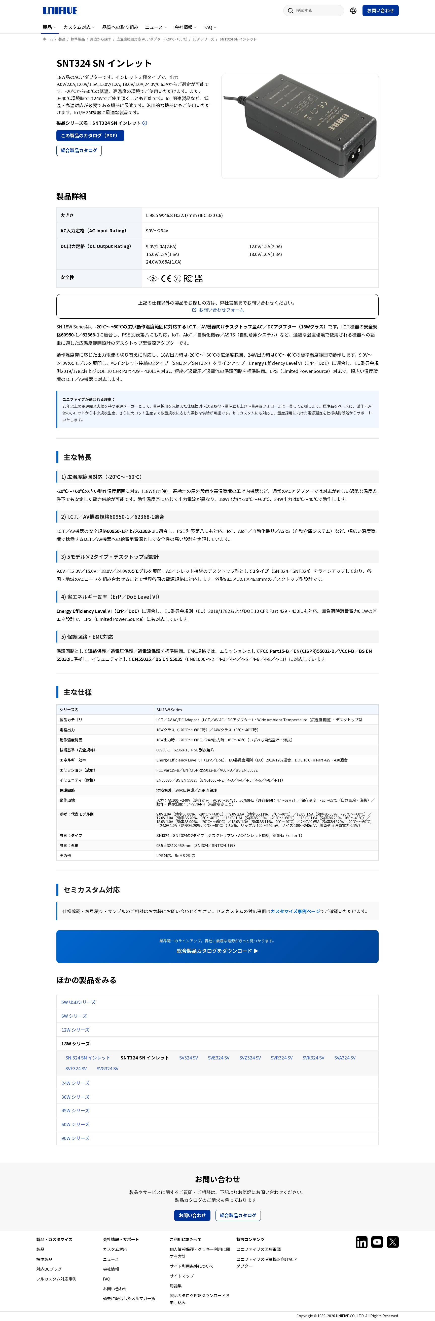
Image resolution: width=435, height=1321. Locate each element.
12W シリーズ (75, 1029)
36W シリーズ (75, 1096)
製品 (47, 27)
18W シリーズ (75, 1043)
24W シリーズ (75, 1083)
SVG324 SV (107, 1068)
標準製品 (44, 1259)
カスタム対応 (77, 27)
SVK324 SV (313, 1057)
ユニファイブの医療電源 (258, 1249)
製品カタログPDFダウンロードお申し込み (200, 1298)
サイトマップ (182, 1276)
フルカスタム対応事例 (56, 1279)
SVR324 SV (282, 1057)
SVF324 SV (76, 1068)
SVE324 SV (218, 1057)
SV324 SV (188, 1057)
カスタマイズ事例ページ (295, 911)
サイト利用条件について (192, 1266)
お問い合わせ (380, 10)
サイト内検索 (288, 10)
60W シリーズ (75, 1124)
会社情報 (183, 27)
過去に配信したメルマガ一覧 (129, 1298)
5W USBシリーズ (78, 1002)
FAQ (208, 27)
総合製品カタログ (79, 150)
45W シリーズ (75, 1110)
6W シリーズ (74, 1015)
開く (144, 122)
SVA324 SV (344, 1057)
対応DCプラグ (49, 1269)
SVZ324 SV (250, 1057)
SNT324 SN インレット (145, 1057)
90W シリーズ (75, 1138)
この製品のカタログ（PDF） (90, 135)
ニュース (154, 27)
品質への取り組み (120, 27)
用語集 (176, 1286)
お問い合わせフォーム (221, 309)
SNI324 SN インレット (88, 1057)
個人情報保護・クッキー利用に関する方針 (200, 1252)
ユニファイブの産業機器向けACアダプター (267, 1262)
